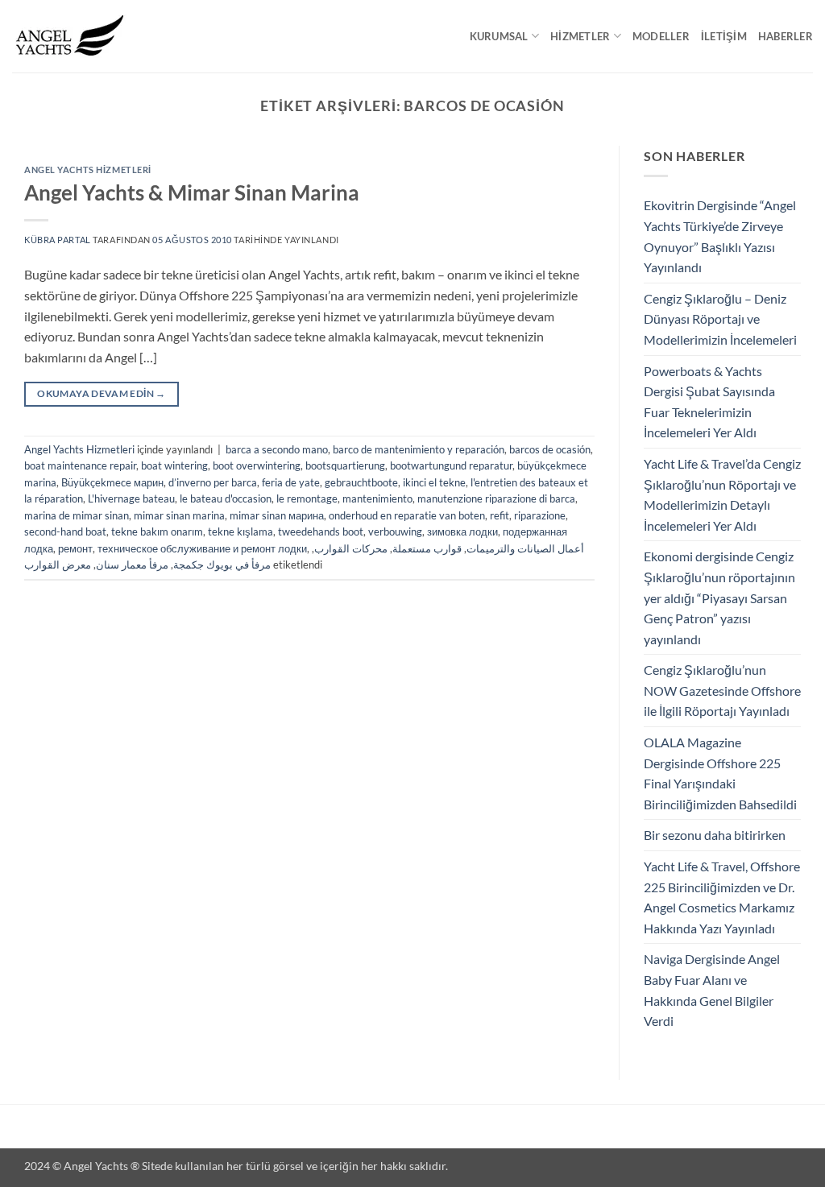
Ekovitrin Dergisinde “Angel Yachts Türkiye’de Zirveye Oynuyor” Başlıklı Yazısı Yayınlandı (720, 236)
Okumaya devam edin (101, 393)
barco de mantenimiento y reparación (418, 449)
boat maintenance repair (80, 465)
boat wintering (174, 465)
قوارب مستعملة (427, 548)
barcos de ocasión (550, 449)
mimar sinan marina (179, 515)
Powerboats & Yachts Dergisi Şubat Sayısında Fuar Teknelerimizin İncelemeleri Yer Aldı (709, 401)
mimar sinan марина (277, 515)
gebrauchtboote (361, 482)
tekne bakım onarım (157, 531)
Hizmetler (580, 36)
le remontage (307, 498)
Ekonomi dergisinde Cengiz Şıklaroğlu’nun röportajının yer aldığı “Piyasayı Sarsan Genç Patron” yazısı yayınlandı (719, 597)
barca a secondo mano (277, 449)
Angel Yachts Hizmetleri (87, 169)
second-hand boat (65, 531)
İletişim (724, 36)
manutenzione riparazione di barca (496, 498)
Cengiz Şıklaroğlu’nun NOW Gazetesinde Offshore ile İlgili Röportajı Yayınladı (722, 690)
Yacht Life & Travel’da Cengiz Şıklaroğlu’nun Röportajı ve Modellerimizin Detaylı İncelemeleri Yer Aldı (722, 494)
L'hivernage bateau (131, 498)
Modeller (661, 36)
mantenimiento (377, 498)
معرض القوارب (57, 564)
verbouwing (395, 531)
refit (499, 515)
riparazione (540, 515)
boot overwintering (257, 465)
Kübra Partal (57, 239)
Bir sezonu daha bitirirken (715, 834)
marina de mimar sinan (76, 515)
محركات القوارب (351, 548)
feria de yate (291, 482)
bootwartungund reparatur (451, 465)
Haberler (785, 36)
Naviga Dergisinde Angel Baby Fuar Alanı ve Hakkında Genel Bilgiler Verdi (712, 989)
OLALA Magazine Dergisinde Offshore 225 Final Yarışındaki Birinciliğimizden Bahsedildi (720, 773)
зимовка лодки (462, 531)
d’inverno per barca (212, 482)
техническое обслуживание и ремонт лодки (202, 548)
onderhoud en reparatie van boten (407, 515)
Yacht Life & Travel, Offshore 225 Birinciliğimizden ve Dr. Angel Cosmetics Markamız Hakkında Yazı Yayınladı (722, 897)
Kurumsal (499, 36)
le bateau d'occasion (226, 498)
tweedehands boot (320, 531)
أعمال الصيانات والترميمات (525, 548)
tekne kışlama (240, 531)
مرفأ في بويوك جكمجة (222, 564)
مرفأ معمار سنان (132, 564)
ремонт (75, 548)
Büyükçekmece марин (112, 482)
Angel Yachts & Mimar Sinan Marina (191, 192)
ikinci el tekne (434, 482)
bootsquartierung (345, 465)
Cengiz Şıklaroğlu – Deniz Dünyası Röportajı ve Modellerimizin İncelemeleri (720, 319)
